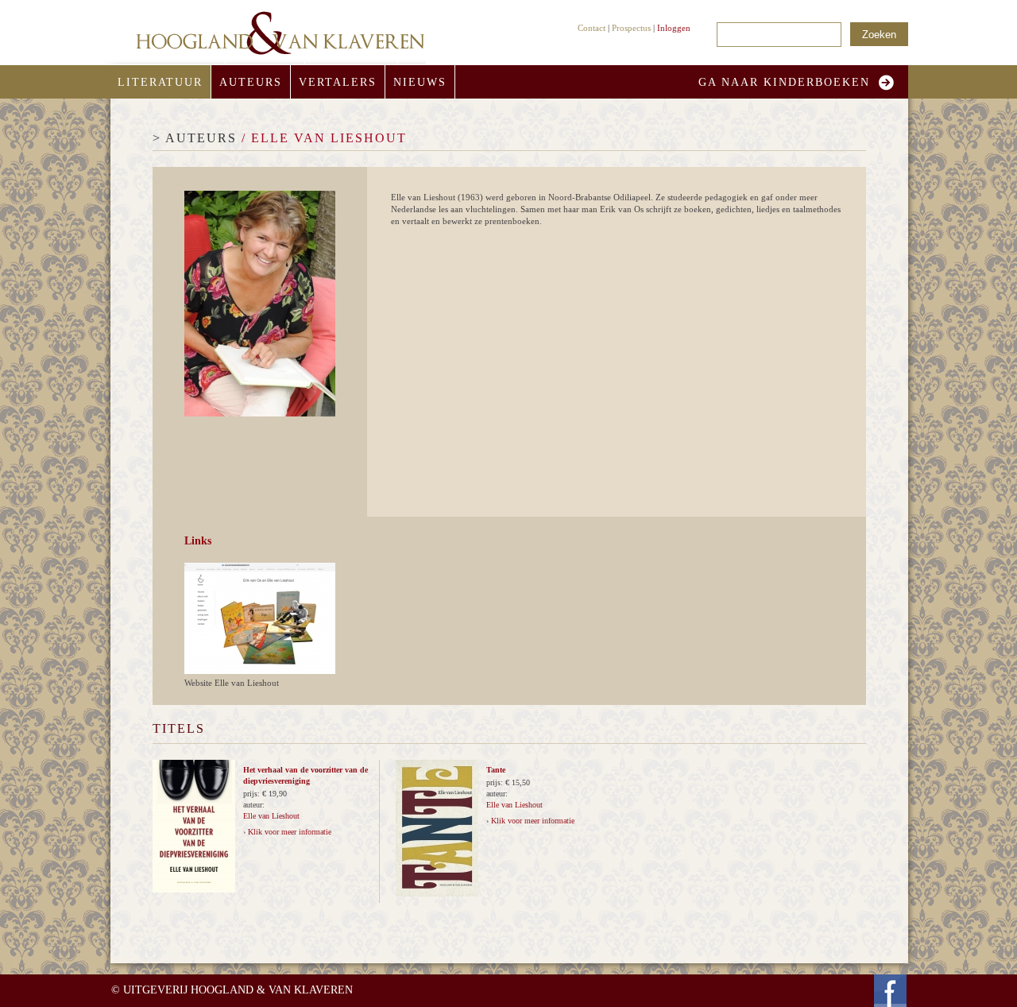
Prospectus (631, 28)
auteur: (254, 804)
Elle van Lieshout (271, 815)
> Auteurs (195, 138)
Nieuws (420, 82)
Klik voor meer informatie (289, 831)
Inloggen (673, 28)
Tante (495, 769)
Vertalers (338, 82)
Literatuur (160, 82)
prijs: (252, 793)
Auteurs (250, 82)
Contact (591, 28)
